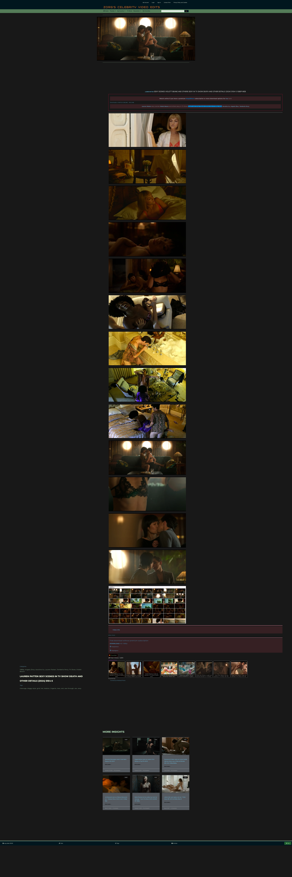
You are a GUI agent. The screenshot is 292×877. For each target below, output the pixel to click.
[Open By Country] (125, 11)
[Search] (186, 11)
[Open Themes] (115, 11)
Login (153, 2)
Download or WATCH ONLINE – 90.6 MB (122, 102)
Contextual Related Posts (117, 680)
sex (76, 688)
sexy (79, 688)
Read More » (108, 764)
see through (69, 688)
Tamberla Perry (62, 669)
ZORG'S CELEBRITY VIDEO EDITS (131, 7)
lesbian (47, 688)
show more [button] (111, 635)
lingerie (53, 688)
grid (38, 688)
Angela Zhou (30, 669)
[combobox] (172, 11)
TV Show (72, 669)
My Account (146, 2)
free (227, 98)
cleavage (23, 688)
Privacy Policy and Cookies (180, 2)
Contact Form (167, 2)
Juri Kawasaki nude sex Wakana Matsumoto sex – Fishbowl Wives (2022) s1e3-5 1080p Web (116, 799)
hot (42, 688)
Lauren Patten (50, 669)
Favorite (113, 655)
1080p (22, 669)
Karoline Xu (40, 669)
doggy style (31, 688)
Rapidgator (115, 650)
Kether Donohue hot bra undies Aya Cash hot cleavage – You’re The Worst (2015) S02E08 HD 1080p (146, 799)
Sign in (159, 2)
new (58, 688)
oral (62, 688)
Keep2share (115, 646)
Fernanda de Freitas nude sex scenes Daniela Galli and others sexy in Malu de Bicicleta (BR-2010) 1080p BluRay (175, 761)
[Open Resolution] (140, 11)
